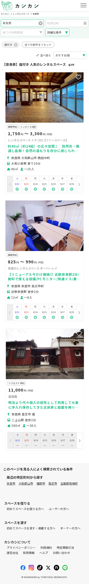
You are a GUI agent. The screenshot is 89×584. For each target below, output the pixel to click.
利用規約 (46, 547)
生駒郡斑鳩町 (69, 483)
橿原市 (40, 483)
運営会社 (12, 553)
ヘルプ (43, 553)
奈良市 (11, 483)
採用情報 (29, 553)
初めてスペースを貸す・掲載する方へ (31, 528)
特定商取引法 (65, 547)
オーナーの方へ (70, 528)
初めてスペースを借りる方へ (25, 509)
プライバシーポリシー (21, 547)
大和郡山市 (26, 483)
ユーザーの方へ (59, 509)
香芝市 (52, 483)
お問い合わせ (61, 553)
